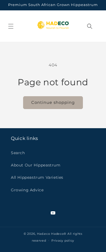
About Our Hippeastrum (36, 165)
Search (18, 152)
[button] (11, 26)
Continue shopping (53, 102)
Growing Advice (27, 189)
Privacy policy (62, 240)
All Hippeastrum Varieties (37, 177)
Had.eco (43, 234)
